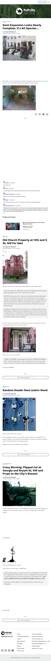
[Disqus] (25, 163)
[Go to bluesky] (12, 650)
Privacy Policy (20, 648)
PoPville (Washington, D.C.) (39, 643)
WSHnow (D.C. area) (37, 648)
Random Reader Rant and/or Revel (25, 390)
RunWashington (36, 646)
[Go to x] (2, 650)
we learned (13, 81)
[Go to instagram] (9, 650)
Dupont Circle (7, 21)
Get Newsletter (42, 2)
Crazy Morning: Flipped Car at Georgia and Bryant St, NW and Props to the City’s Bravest (23, 470)
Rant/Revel (6, 386)
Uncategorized (7, 463)
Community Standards (23, 636)
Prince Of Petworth (10, 32)
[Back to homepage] (4, 2)
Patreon (19, 646)
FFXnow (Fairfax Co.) (37, 638)
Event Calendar (21, 641)
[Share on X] (40, 114)
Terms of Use (20, 650)
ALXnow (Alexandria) (37, 636)
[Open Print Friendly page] (47, 114)
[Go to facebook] (6, 650)
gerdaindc (19, 434)
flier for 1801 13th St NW (11, 354)
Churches (5, 236)
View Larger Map (6, 537)
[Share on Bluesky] (43, 114)
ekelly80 (19, 565)
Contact (19, 638)
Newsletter (20, 643)
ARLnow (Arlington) (37, 634)
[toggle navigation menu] (49, 2)
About (18, 634)
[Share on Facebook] (36, 114)
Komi (20, 81)
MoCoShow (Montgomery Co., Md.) (41, 641)
